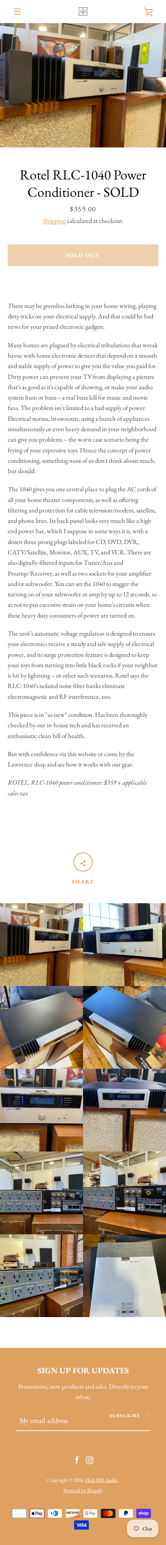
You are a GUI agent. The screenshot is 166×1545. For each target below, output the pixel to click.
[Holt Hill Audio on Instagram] (89, 1459)
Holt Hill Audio (101, 1479)
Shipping (54, 220)
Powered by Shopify (83, 1490)
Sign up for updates (83, 1370)
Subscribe (125, 1416)
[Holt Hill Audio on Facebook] (77, 1459)
